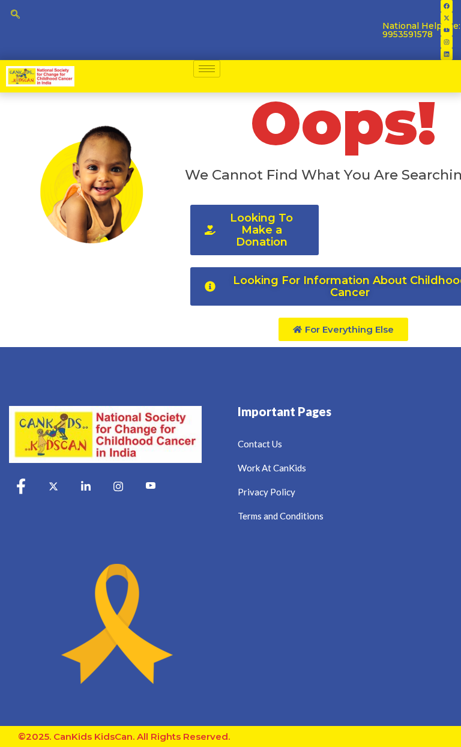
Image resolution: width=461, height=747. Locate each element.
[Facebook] (447, 6)
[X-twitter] (447, 18)
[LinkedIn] (86, 487)
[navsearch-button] (15, 15)
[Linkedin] (447, 54)
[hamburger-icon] (206, 68)
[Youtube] (151, 487)
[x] (53, 487)
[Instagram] (447, 42)
